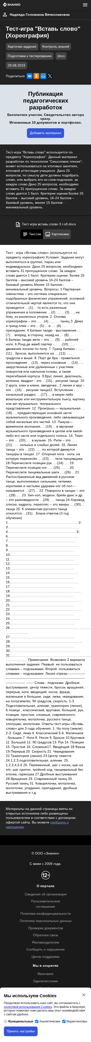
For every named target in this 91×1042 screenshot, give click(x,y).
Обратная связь (45, 935)
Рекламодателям (45, 942)
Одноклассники (45, 981)
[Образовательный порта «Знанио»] (11, 5)
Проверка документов (45, 928)
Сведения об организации (45, 894)
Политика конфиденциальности (45, 913)
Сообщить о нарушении (45, 949)
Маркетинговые (77, 1021)
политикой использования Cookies (28, 1007)
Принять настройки (21, 1031)
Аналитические (49, 1021)
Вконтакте (45, 974)
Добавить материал (45, 133)
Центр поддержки (45, 957)
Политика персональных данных (46, 921)
